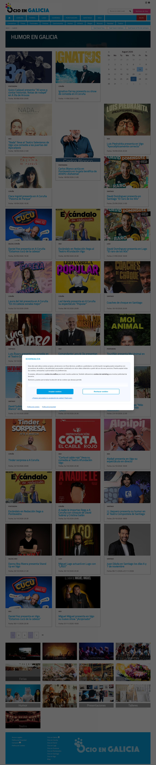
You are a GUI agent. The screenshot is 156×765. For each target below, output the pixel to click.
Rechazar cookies (101, 392)
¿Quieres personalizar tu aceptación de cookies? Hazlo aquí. (52, 398)
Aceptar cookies (55, 392)
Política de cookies (33, 407)
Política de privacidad (49, 407)
